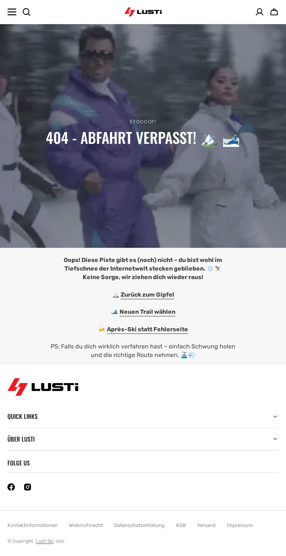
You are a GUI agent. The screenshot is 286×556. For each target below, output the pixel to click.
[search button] (26, 11)
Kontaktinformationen (32, 525)
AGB (181, 525)
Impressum (240, 525)
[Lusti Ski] (143, 12)
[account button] (259, 11)
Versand (206, 525)
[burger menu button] (11, 11)
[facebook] (11, 487)
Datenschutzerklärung (139, 525)
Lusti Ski (44, 541)
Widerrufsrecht (86, 525)
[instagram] (27, 487)
